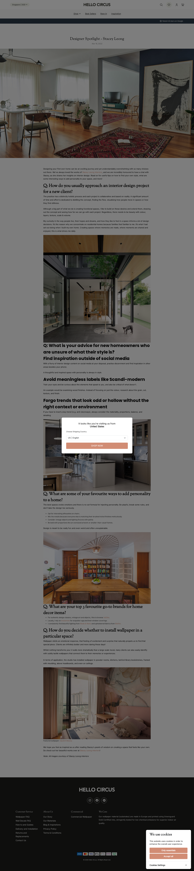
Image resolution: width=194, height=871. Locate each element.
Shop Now (97, 445)
